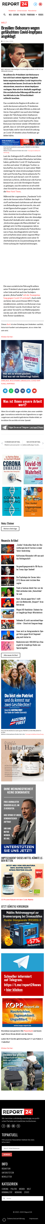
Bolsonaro (15, 380)
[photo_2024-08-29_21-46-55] (22, 781)
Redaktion (12, 11)
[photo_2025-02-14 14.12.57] (18, 853)
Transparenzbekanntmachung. (34, 734)
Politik (23, 14)
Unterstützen (22, 11)
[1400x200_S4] (22, 145)
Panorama (31, 14)
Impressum (33, 1218)
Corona (16, 14)
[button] (4, 14)
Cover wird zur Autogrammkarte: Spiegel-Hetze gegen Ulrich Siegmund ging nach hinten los (30, 634)
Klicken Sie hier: (7, 337)
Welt (4, 22)
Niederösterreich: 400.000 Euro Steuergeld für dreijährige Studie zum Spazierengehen (30, 645)
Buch (8, 324)
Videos (40, 14)
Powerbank (28, 1031)
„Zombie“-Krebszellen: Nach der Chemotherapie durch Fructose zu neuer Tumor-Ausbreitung (29, 547)
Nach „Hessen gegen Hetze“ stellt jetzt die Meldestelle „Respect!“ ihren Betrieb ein (29, 601)
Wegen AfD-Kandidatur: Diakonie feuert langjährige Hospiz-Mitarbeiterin (29, 611)
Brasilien (25, 380)
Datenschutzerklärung (16, 1218)
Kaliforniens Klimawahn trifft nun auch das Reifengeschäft (30, 557)
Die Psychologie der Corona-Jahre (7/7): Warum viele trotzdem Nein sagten (28, 580)
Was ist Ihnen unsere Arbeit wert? (22, 403)
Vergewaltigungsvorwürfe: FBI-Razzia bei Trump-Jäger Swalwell (29, 568)
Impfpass (11, 383)
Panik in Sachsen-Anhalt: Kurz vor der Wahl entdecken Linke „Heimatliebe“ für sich (29, 591)
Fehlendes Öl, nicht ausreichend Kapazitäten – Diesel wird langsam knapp (30, 622)
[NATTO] (22, 896)
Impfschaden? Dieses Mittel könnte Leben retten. (22, 859)
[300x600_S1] (18, 728)
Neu (10, 14)
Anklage (5, 380)
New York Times (13, 191)
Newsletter (32, 11)
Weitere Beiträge (10, 529)
